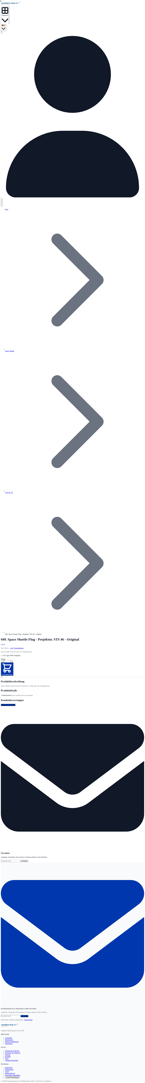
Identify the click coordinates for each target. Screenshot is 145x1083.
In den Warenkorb (7, 674)
